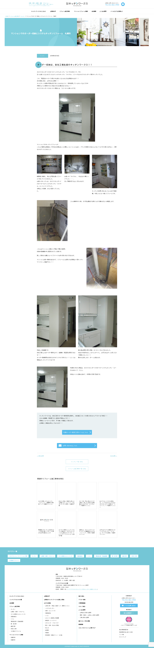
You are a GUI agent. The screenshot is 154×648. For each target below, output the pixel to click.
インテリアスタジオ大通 (16, 599)
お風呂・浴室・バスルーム (47, 556)
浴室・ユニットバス (50, 610)
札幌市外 (13, 640)
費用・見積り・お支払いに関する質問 (89, 615)
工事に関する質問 (84, 617)
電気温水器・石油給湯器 (101, 556)
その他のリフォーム (14, 560)
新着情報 (81, 624)
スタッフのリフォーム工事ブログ (87, 627)
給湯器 (47, 630)
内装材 (47, 632)
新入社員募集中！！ (129, 613)
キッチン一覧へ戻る (77, 461)
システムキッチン (49, 608)
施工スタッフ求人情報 (84, 621)
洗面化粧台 (80, 556)
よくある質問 (82, 610)
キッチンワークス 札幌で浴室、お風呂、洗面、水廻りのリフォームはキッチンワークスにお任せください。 (41, 4)
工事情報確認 (82, 603)
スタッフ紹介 (82, 606)
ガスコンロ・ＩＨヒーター (52, 623)
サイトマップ (122, 637)
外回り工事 (134, 556)
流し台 (47, 627)
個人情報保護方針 (123, 629)
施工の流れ (81, 596)
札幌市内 (13, 637)
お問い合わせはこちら (70, 445)
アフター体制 (82, 599)
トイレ (89, 556)
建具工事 (124, 556)
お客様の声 (47, 596)
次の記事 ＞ (113, 456)
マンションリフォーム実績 (16, 634)
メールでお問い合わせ (129, 605)
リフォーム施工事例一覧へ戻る (77, 468)
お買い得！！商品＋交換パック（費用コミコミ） (57, 605)
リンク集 (121, 634)
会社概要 (12, 603)
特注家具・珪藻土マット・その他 (53, 635)
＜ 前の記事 (40, 456)
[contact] (123, 4)
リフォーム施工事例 (14, 16)
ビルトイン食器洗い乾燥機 (52, 618)
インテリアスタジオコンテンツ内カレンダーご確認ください (82, 589)
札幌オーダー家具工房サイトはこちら (75, 432)
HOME (6, 16)
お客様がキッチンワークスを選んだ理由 (54, 599)
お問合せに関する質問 (85, 612)
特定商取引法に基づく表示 (126, 632)
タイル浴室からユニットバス (65, 556)
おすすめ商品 (47, 603)
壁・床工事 (114, 556)
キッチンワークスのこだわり (17, 596)
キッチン (23, 16)
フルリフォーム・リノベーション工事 (18, 556)
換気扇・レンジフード (51, 620)
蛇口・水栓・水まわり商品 (52, 625)
